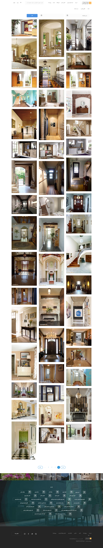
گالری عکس (83, 9)
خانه (88, 9)
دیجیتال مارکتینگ (88, 541)
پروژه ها (49, 3)
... (44, 467)
